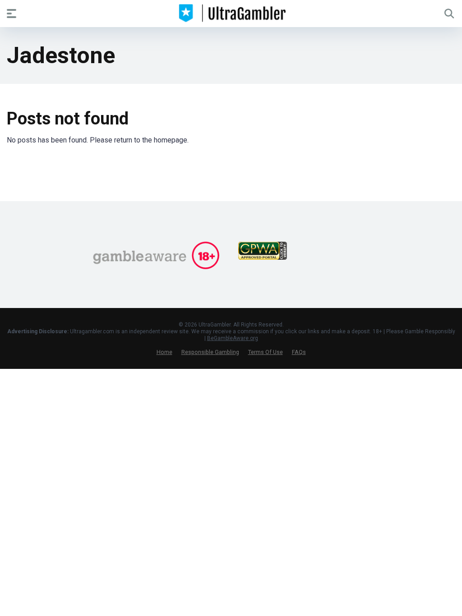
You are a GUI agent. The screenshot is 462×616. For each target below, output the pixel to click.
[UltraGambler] (231, 13)
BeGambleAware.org (232, 338)
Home (164, 352)
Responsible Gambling (210, 352)
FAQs (299, 352)
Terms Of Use (265, 352)
